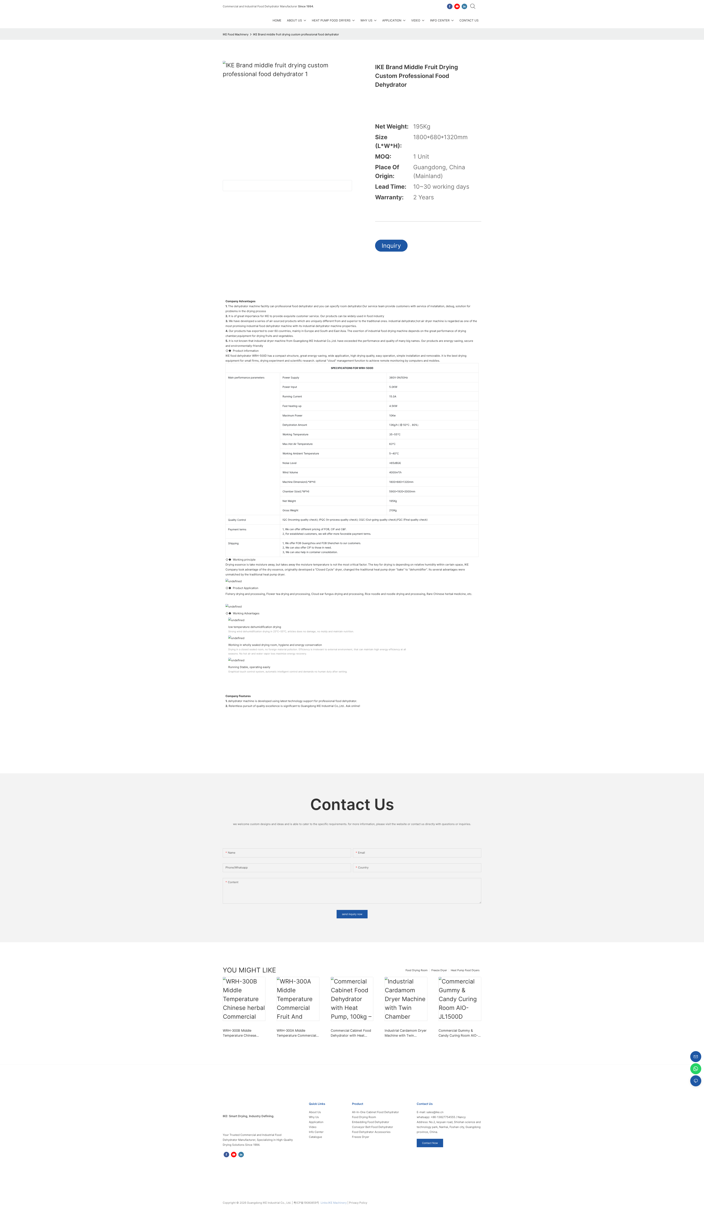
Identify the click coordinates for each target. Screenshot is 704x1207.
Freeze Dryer (439, 970)
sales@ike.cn (434, 1112)
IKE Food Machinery (235, 34)
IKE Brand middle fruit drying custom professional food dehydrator (296, 34)
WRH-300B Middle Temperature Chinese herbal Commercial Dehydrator (239, 1033)
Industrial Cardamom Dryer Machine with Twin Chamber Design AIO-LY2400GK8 (406, 1033)
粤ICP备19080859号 (306, 1202)
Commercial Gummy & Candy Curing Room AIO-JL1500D (458, 1033)
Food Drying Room (417, 970)
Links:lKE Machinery (334, 1202)
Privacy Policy (358, 1202)
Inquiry (391, 245)
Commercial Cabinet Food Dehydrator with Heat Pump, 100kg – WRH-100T (351, 1033)
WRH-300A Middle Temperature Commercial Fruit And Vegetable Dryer (297, 1033)
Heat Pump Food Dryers (465, 970)
